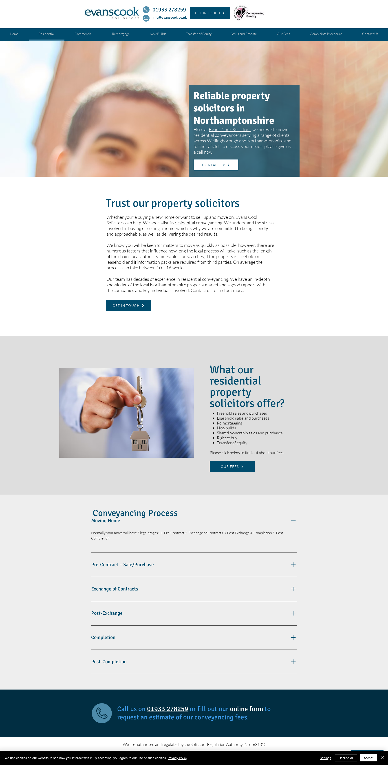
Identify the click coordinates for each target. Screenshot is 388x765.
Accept (368, 758)
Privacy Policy (177, 758)
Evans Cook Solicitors (230, 129)
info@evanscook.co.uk (169, 17)
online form (247, 709)
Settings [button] (325, 758)
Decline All (346, 758)
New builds (226, 427)
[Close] (382, 757)
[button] (210, 13)
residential (185, 223)
